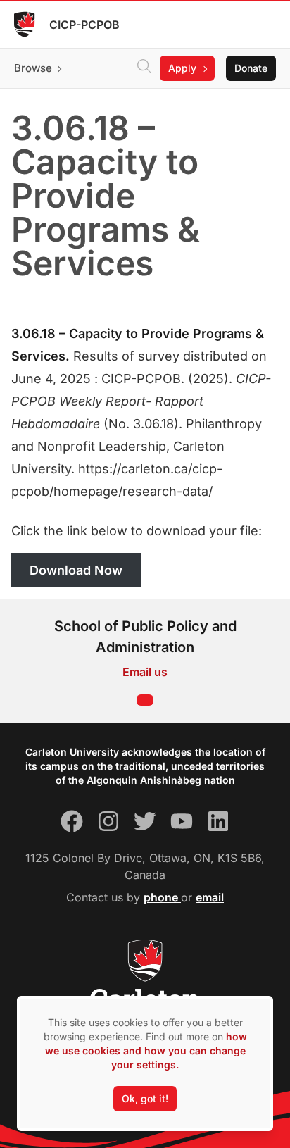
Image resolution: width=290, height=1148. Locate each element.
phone (162, 897)
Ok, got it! (145, 1098)
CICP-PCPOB (84, 25)
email (210, 897)
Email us (145, 672)
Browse (33, 68)
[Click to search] (144, 68)
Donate (250, 68)
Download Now (76, 570)
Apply (182, 68)
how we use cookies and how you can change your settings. (146, 1050)
